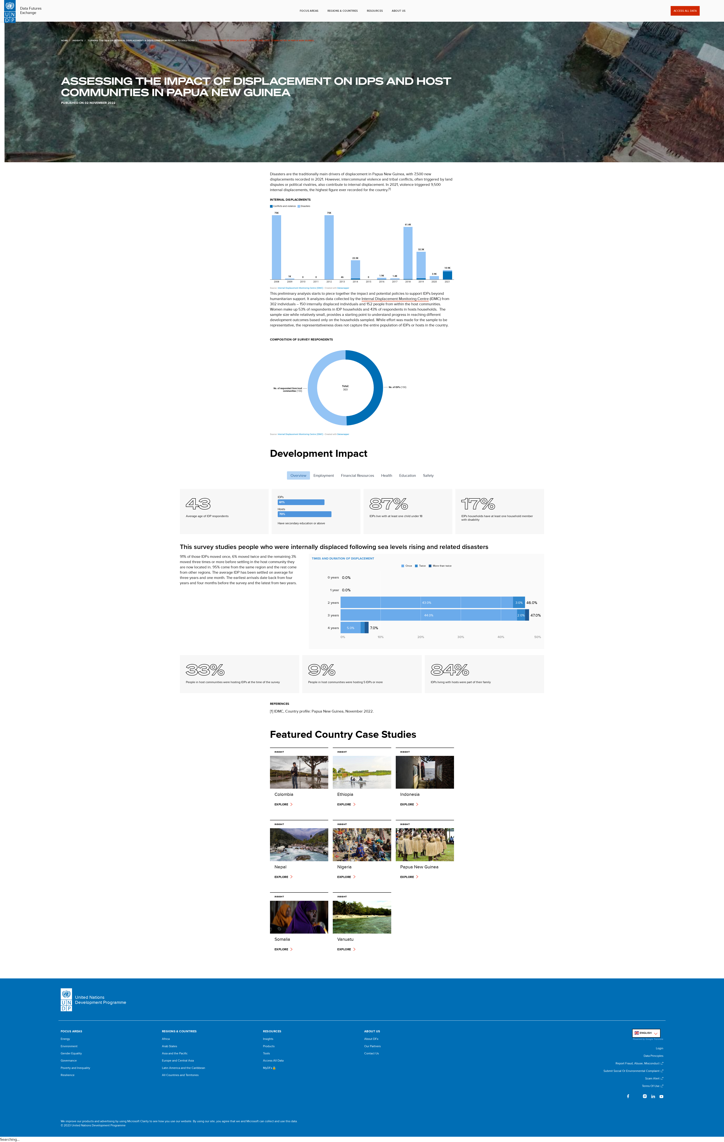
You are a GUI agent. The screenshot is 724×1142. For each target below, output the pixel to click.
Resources (375, 11)
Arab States (169, 1046)
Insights (77, 40)
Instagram (645, 1096)
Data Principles (653, 1056)
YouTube (661, 1096)
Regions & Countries (342, 11)
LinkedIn (653, 1096)
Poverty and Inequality (75, 1068)
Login (659, 1048)
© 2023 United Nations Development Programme (93, 1125)
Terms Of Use (651, 1086)
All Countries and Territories (180, 1075)
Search (705, 10)
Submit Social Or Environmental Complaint (632, 1071)
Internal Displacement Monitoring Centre (395, 298)
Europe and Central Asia (178, 1061)
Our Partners (372, 1046)
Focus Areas (309, 11)
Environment (69, 1046)
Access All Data (685, 11)
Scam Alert (652, 1078)
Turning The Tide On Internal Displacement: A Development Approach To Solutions (141, 40)
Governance (69, 1061)
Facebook (628, 1096)
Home (64, 40)
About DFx (371, 1039)
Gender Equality (71, 1053)
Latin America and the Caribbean (183, 1068)
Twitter (636, 1096)
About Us (398, 11)
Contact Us (371, 1053)
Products (269, 1046)
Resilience (67, 1075)
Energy (65, 1039)
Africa (166, 1039)
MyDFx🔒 (269, 1068)
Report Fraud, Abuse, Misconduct (638, 1063)
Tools (266, 1053)
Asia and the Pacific (175, 1053)
